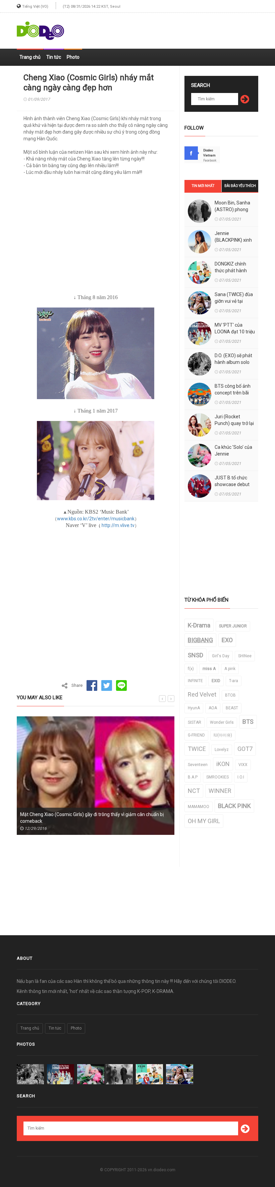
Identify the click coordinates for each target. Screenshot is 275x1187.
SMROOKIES (217, 777)
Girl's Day (220, 656)
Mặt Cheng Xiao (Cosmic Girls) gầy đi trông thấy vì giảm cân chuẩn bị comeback (92, 818)
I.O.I (240, 777)
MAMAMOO (198, 806)
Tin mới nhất (203, 186)
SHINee (245, 656)
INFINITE (195, 680)
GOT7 (245, 748)
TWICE (197, 748)
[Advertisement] (179, 28)
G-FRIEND (196, 735)
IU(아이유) (223, 735)
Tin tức (53, 57)
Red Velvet (202, 694)
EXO (227, 640)
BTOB (230, 695)
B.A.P (193, 777)
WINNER (220, 790)
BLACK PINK (234, 805)
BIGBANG (200, 640)
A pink (229, 668)
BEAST (232, 708)
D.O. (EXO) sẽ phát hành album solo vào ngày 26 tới (233, 362)
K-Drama (199, 625)
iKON (223, 763)
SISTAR (194, 722)
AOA (213, 708)
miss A (209, 668)
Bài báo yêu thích (240, 186)
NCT (194, 790)
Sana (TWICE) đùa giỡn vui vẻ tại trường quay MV (234, 301)
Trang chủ (30, 57)
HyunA (194, 708)
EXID (216, 680)
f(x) (191, 668)
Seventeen (198, 764)
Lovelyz (222, 749)
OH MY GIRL (204, 820)
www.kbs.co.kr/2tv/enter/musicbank (95, 518)
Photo (73, 57)
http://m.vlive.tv (118, 525)
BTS (248, 721)
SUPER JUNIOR (233, 626)
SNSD (195, 655)
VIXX (243, 764)
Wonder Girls (222, 722)
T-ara (233, 680)
